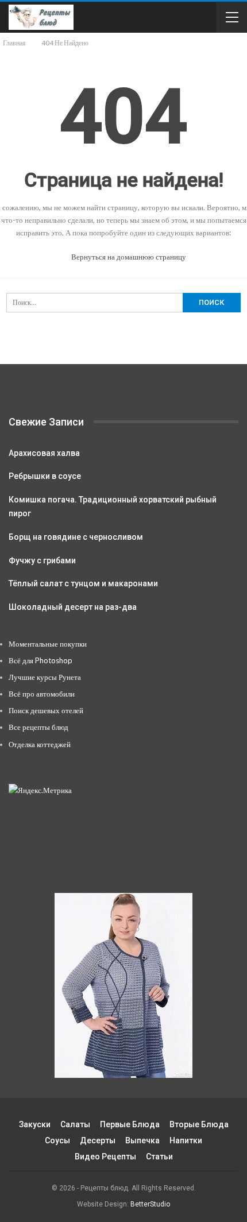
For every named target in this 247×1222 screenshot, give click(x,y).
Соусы (57, 1140)
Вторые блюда (199, 1124)
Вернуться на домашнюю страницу (128, 256)
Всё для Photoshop (40, 660)
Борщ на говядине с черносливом (76, 537)
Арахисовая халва (44, 453)
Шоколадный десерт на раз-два (73, 607)
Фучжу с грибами (42, 560)
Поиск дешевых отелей (46, 710)
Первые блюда (130, 1124)
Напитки (185, 1140)
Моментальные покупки (48, 643)
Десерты (97, 1140)
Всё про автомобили (42, 693)
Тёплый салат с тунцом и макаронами (83, 583)
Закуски (35, 1124)
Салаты (75, 1124)
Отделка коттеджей (40, 744)
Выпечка (142, 1140)
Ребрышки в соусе (45, 476)
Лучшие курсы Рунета (45, 677)
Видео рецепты (105, 1156)
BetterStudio (150, 1204)
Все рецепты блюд (38, 727)
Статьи (159, 1156)
